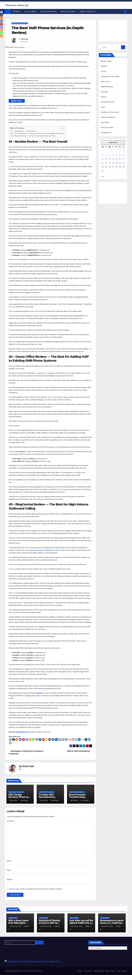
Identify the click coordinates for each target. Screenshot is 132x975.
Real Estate (105, 122)
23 (123, 163)
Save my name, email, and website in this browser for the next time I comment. (35, 889)
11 (106, 159)
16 (123, 159)
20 (113, 163)
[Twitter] (76, 739)
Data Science (30, 11)
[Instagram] (36, 739)
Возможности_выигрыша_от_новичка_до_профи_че (112, 923)
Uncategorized (106, 132)
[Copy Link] (46, 739)
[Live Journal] (82, 739)
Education (104, 92)
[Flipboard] (43, 739)
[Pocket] (72, 739)
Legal (103, 107)
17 (102, 163)
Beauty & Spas (106, 61)
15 (120, 159)
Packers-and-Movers (108, 117)
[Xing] (39, 739)
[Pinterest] (23, 739)
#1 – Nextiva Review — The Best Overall (23, 131)
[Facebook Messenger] (59, 739)
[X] (13, 739)
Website (9, 879)
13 (113, 159)
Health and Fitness (107, 102)
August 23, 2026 (15, 926)
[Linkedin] (20, 739)
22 (120, 163)
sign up (80, 351)
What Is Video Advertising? (79, 751)
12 (109, 159)
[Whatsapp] (33, 739)
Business (16, 11)
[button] (122, 11)
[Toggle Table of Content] (62, 128)
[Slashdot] (85, 739)
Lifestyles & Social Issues (110, 112)
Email (9, 870)
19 (109, 163)
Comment (10, 821)
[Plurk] (62, 739)
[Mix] (30, 739)
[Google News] (89, 739)
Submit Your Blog (87, 11)
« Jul (102, 176)
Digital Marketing (48, 11)
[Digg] (79, 739)
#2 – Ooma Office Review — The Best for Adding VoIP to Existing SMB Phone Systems (37, 133)
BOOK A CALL (16, 101)
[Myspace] (49, 739)
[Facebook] (10, 739)
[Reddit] (16, 739)
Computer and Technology (19, 23)
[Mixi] (69, 739)
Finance (103, 97)
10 (102, 159)
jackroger (24, 800)
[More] (10, 742)
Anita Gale (24, 39)
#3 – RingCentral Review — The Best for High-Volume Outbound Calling (33, 136)
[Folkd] (53, 739)
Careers (103, 71)
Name (9, 861)
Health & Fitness (68, 11)
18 (106, 163)
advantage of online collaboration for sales (44, 550)
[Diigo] (66, 739)
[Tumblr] (56, 739)
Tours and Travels (107, 127)
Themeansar (38, 971)
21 (116, 163)
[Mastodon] (26, 739)
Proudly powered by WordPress (14, 971)
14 (116, 159)
